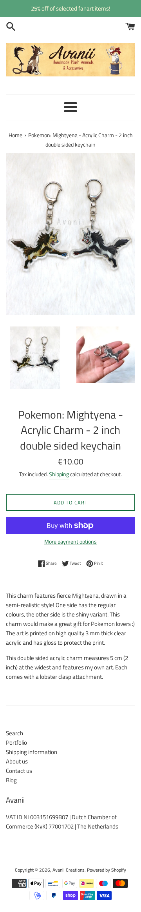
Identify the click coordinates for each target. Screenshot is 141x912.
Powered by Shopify (106, 870)
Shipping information (31, 751)
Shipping (59, 474)
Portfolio (16, 742)
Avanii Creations (68, 870)
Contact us (19, 770)
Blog (11, 780)
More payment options (70, 541)
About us (17, 761)
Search (14, 733)
